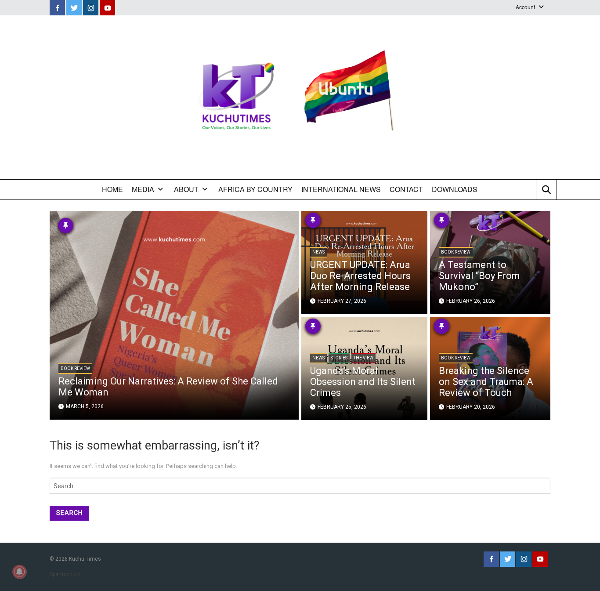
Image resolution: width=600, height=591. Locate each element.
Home (112, 189)
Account (525, 7)
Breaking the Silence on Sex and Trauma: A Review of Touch (486, 381)
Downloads (454, 189)
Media (143, 189)
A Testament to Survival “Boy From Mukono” (479, 275)
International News (341, 189)
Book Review (75, 368)
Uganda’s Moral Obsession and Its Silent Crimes (363, 381)
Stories (339, 357)
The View (363, 357)
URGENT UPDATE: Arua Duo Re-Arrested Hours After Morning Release (360, 275)
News (318, 252)
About (186, 189)
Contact (406, 189)
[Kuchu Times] (300, 97)
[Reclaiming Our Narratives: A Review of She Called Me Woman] (174, 314)
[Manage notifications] (19, 572)
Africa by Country (255, 189)
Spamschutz (65, 574)
